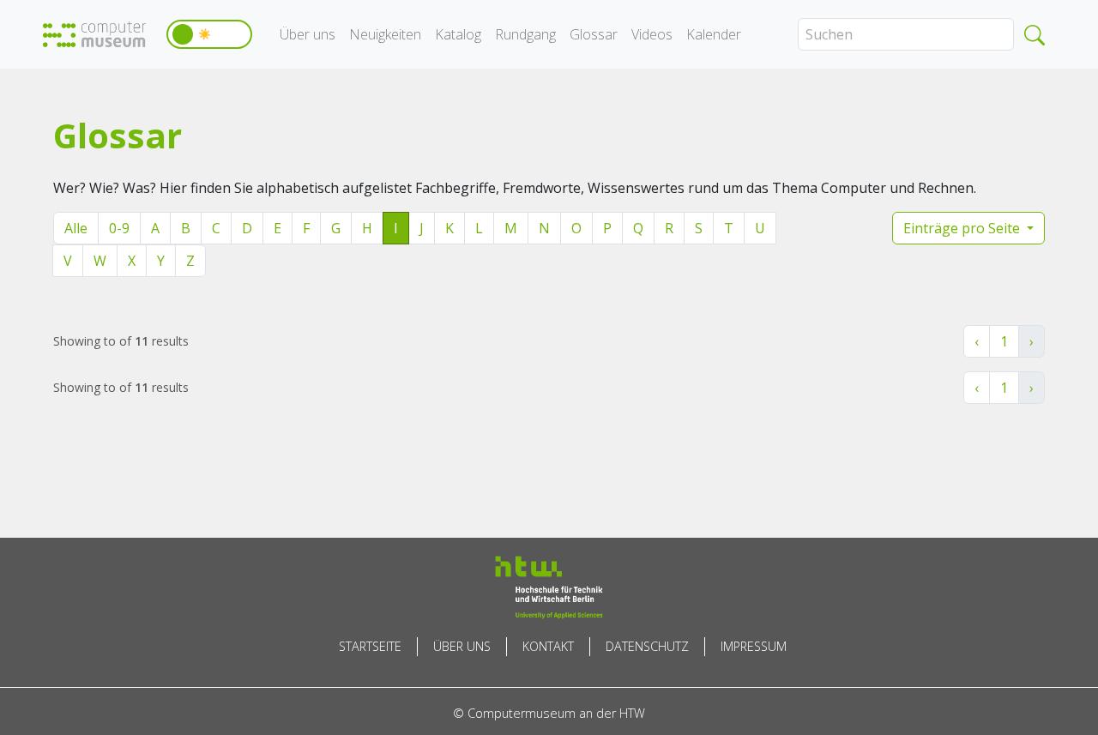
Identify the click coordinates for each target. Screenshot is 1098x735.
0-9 (119, 228)
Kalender (713, 34)
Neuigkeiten (385, 34)
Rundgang (525, 34)
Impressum (754, 646)
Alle (75, 228)
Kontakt (548, 646)
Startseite (370, 646)
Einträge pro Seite (963, 228)
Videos (652, 34)
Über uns (307, 34)
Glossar (594, 34)
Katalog (458, 34)
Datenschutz (647, 646)
